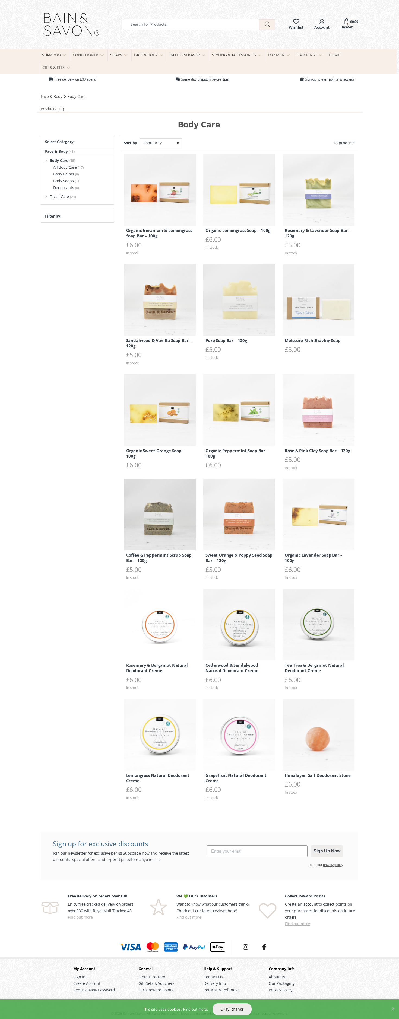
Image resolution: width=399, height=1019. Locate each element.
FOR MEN (276, 55)
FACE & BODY (146, 55)
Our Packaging (281, 983)
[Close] (393, 1004)
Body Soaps (67, 180)
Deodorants (66, 187)
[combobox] (190, 24)
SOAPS (116, 55)
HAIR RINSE (307, 55)
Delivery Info (215, 983)
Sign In (79, 976)
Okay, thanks (232, 1009)
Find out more (80, 917)
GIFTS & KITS (53, 67)
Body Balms (66, 174)
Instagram (245, 947)
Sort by (130, 142)
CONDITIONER (85, 55)
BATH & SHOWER (185, 55)
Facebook (264, 947)
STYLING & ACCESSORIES (234, 55)
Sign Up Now (327, 851)
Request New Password (94, 989)
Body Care (62, 160)
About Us (277, 976)
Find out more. (195, 1009)
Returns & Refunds (220, 989)
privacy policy (333, 865)
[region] (199, 1009)
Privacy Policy (280, 989)
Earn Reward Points (155, 989)
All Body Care (68, 167)
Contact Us (213, 976)
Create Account (86, 983)
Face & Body (51, 96)
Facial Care (63, 196)
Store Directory (151, 976)
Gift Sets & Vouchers (156, 983)
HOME (334, 55)
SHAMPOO (51, 55)
